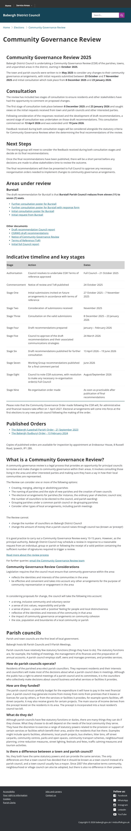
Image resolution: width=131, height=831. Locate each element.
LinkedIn (122, 810)
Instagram (123, 805)
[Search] (121, 15)
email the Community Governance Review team (57, 560)
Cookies (7, 798)
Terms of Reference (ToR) (26, 240)
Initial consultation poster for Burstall (33, 211)
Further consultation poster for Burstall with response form (45, 207)
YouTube (122, 814)
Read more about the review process (27, 555)
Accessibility (9, 791)
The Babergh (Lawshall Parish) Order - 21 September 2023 (45, 429)
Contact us (51, 795)
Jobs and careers (54, 791)
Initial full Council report (25, 244)
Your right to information (15, 795)
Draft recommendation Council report (33, 229)
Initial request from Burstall (27, 214)
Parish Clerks (9, 802)
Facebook (122, 796)
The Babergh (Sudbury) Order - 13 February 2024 (40, 433)
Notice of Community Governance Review (35, 237)
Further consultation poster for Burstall (34, 204)
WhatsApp (123, 800)
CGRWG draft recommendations (30, 233)
